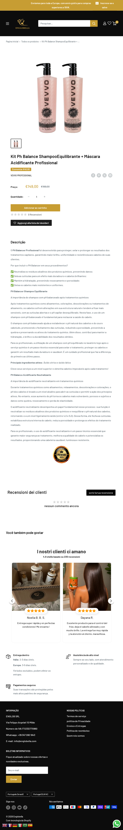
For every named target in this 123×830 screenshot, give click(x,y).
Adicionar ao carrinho (35, 207)
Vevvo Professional (21, 175)
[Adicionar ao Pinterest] (99, 175)
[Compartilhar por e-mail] (110, 175)
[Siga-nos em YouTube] (19, 807)
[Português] (25, 825)
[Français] (9, 825)
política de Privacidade (78, 721)
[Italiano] (20, 825)
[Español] (30, 825)
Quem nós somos (76, 735)
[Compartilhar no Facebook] (93, 175)
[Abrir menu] (7, 23)
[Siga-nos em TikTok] (25, 807)
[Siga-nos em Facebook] (8, 807)
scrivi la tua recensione (101, 492)
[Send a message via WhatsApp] (117, 823)
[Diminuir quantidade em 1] (29, 197)
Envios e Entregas (76, 725)
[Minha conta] (104, 23)
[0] (114, 23)
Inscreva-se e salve (107, 5)
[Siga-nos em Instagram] (14, 807)
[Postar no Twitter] (104, 175)
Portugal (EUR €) (40, 794)
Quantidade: (17, 196)
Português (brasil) (15, 794)
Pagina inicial (12, 41)
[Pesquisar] (94, 23)
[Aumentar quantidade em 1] (44, 197)
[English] (4, 825)
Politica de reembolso (78, 730)
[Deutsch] (15, 825)
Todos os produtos (30, 41)
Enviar (13, 779)
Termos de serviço (76, 716)
